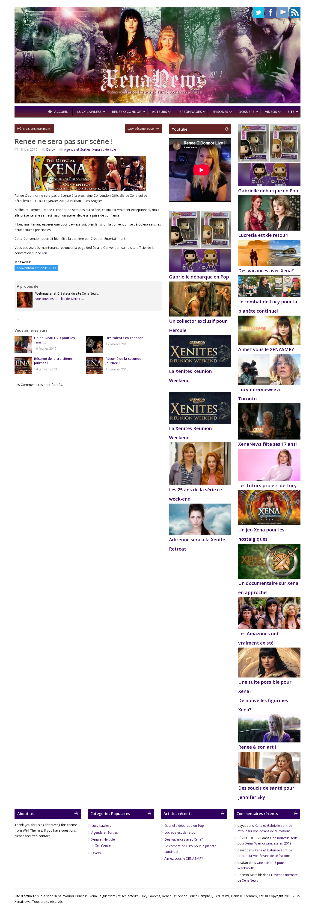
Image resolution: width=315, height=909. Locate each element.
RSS (294, 12)
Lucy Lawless (101, 825)
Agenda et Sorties (77, 149)
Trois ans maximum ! (37, 128)
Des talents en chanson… (126, 338)
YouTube (282, 12)
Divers (96, 853)
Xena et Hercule (104, 149)
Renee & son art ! (257, 747)
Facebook (270, 12)
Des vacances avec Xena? (266, 270)
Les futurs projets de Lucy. (268, 485)
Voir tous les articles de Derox (59, 298)
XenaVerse (103, 845)
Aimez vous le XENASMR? (266, 349)
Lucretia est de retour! (263, 235)
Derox (50, 149)
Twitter (258, 12)
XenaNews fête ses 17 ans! (267, 444)
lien (44, 253)
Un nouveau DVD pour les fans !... (54, 340)
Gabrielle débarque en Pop (199, 277)
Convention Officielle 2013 (36, 268)
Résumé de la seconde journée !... (123, 360)
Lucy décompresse (141, 128)
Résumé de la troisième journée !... (53, 360)
